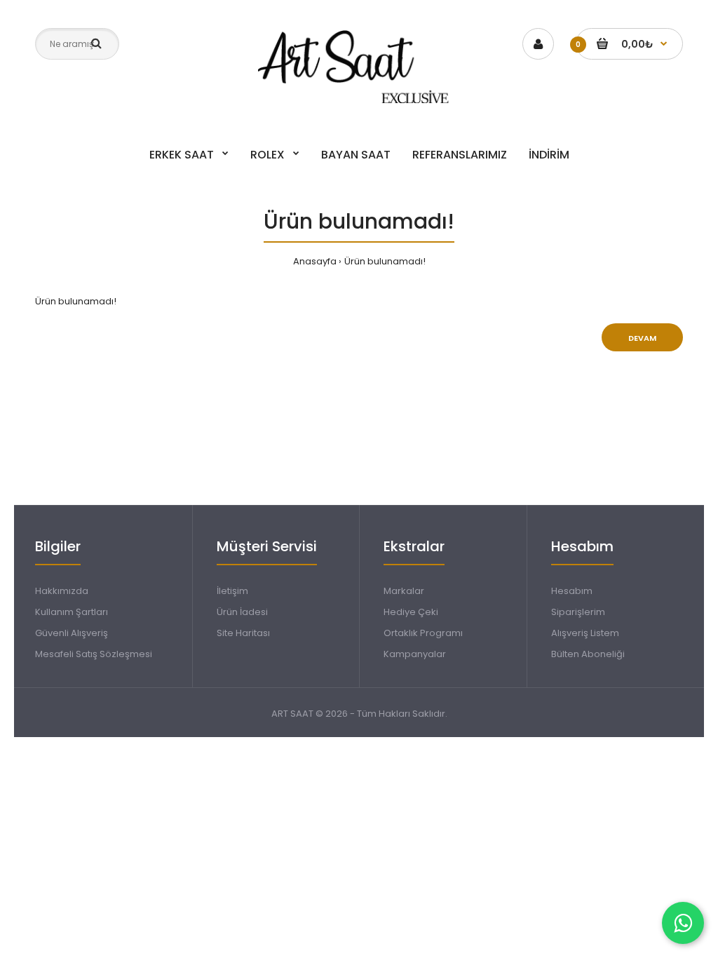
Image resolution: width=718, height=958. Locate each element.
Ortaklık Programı (423, 633)
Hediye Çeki (411, 612)
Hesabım (571, 591)
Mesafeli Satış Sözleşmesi (93, 654)
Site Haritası (243, 633)
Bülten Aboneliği (588, 654)
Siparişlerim (578, 612)
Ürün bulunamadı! (385, 261)
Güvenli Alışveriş (71, 633)
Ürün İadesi (242, 612)
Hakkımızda (61, 591)
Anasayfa (315, 261)
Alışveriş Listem (585, 633)
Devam (642, 338)
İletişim (232, 591)
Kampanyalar (415, 654)
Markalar (404, 591)
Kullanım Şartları (71, 612)
